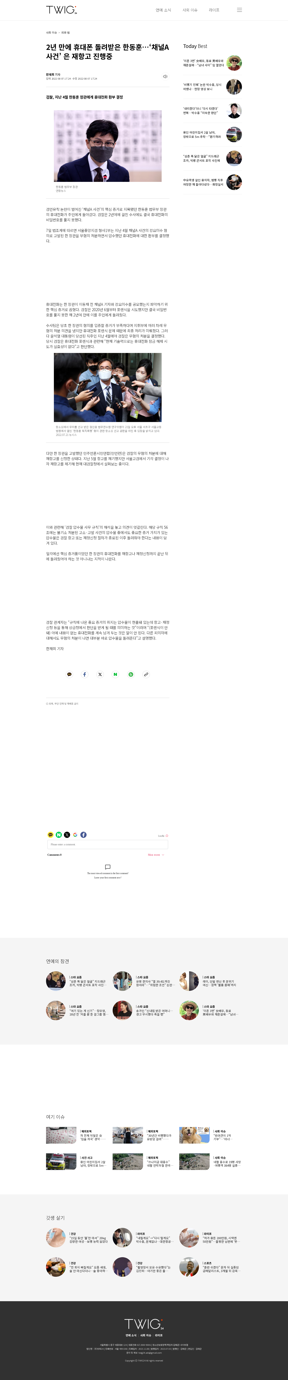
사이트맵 (184, 1344)
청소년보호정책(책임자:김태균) (166, 1344)
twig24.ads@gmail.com (150, 1352)
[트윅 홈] (61, 10)
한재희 (50, 74)
